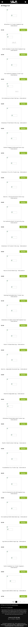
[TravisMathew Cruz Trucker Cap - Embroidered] (14, 459)
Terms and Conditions (11, 624)
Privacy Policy (3, 624)
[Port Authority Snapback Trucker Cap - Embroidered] (14, 65)
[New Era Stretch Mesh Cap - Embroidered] (14, 262)
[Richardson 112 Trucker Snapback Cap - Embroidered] (14, 16)
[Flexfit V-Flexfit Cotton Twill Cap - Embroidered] (14, 434)
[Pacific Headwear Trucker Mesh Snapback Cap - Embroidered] (14, 40)
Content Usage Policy (9, 625)
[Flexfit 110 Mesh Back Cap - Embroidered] (14, 336)
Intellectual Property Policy (22, 624)
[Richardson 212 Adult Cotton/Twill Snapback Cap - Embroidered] (14, 311)
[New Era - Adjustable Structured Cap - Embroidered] (14, 360)
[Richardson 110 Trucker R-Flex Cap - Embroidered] (14, 237)
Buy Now (23, 30)
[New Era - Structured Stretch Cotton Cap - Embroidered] (14, 188)
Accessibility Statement (19, 625)
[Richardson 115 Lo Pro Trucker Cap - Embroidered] (14, 163)
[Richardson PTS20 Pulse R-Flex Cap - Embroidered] (14, 114)
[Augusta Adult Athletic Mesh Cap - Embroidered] (14, 582)
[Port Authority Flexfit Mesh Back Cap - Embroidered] (14, 508)
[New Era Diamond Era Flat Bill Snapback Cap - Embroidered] (14, 484)
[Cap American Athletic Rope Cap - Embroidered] (14, 533)
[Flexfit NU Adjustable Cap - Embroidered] (14, 385)
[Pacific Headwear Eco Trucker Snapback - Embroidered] (14, 557)
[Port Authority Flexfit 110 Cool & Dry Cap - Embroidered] (14, 213)
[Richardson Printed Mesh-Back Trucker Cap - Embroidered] (14, 410)
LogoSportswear (14, 605)
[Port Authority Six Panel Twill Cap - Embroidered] (14, 90)
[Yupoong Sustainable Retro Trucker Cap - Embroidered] (14, 287)
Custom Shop (10, 607)
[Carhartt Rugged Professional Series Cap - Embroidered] (14, 139)
